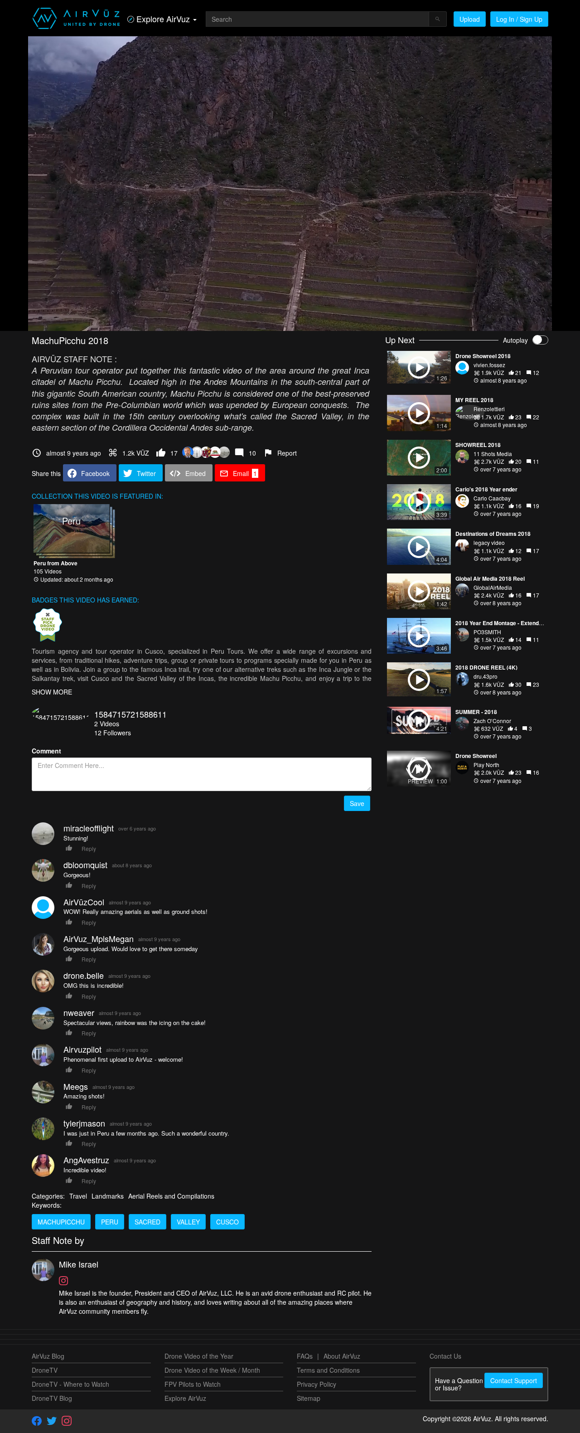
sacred (147, 1221)
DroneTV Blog (52, 1398)
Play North (486, 764)
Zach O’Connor (492, 720)
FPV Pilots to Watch (192, 1384)
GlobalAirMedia (493, 587)
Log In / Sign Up (519, 19)
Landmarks (108, 1195)
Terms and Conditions (328, 1370)
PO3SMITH (487, 632)
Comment (46, 750)
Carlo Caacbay (492, 498)
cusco (227, 1221)
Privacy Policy (316, 1384)
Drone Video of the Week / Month (212, 1370)
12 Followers (112, 732)
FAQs (305, 1355)
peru (109, 1221)
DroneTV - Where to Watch (70, 1384)
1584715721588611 (130, 714)
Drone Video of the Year (198, 1355)
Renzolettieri (489, 409)
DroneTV (45, 1370)
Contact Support (513, 1380)
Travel (78, 1195)
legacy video (489, 542)
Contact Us (445, 1355)
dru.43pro (486, 676)
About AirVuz (342, 1355)
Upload (469, 19)
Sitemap (308, 1398)
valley (188, 1221)
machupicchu (61, 1221)
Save (357, 803)
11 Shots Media (493, 453)
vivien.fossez (489, 365)
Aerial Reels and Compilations (171, 1195)
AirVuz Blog (48, 1355)
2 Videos (106, 723)
